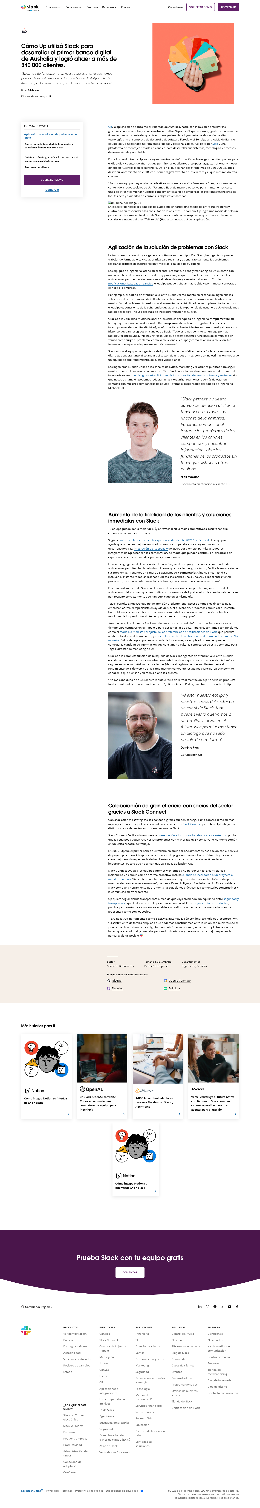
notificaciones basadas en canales (130, 283)
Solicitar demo (200, 7)
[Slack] (30, 7)
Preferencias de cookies (89, 1490)
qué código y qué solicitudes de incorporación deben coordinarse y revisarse (181, 375)
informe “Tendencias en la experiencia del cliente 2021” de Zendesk (165, 540)
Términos (67, 1490)
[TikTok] (237, 1307)
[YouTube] (229, 1307)
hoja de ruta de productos (211, 903)
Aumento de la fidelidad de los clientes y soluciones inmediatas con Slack (49, 145)
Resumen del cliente (37, 167)
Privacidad (52, 1490)
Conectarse (175, 7)
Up (110, 127)
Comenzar (228, 7)
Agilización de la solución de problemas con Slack (51, 136)
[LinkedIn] (200, 1307)
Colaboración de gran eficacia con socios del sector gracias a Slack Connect (51, 159)
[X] (222, 1307)
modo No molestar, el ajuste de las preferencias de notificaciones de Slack (168, 632)
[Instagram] (207, 1307)
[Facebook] (214, 1307)
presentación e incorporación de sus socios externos (192, 835)
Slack (215, 144)
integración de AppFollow (151, 548)
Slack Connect (192, 824)
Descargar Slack (30, 1490)
